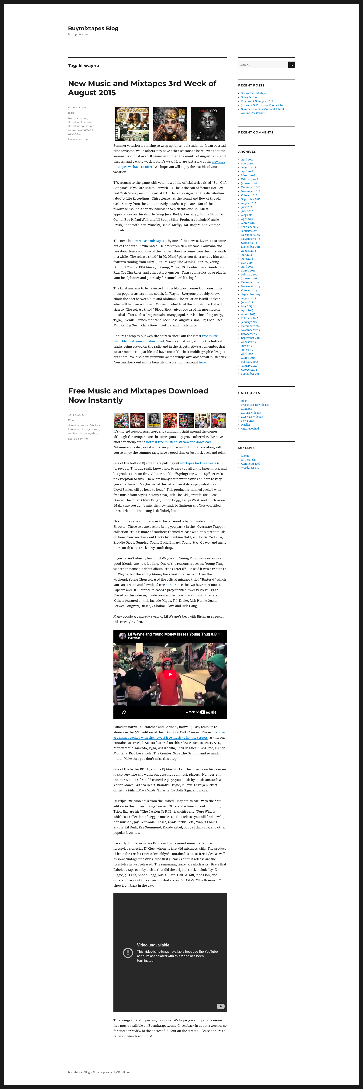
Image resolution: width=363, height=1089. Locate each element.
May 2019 (247, 163)
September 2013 (250, 373)
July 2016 (246, 254)
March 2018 (248, 175)
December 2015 (250, 282)
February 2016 (249, 274)
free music (74, 429)
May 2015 (247, 306)
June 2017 (247, 211)
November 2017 (250, 191)
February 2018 (249, 179)
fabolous (95, 425)
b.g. (70, 118)
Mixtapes (246, 408)
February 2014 (249, 361)
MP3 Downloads (251, 412)
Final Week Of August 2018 (257, 101)
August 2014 (248, 342)
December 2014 (250, 326)
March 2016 (248, 270)
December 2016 (250, 235)
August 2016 (248, 250)
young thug (91, 433)
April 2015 (247, 310)
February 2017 (249, 227)
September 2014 (251, 338)
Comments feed (250, 463)
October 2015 (249, 290)
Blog (71, 112)
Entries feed (248, 459)
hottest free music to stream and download (178, 442)
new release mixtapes (148, 241)
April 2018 (247, 171)
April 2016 (247, 266)
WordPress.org (250, 467)
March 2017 (248, 223)
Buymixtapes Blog (93, 28)
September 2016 (251, 246)
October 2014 (249, 334)
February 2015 (249, 318)
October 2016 (249, 242)
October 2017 (249, 195)
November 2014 (250, 330)
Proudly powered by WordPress (112, 1072)
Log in (245, 455)
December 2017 (250, 187)
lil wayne (87, 429)
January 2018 (249, 183)
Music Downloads (252, 416)
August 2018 (248, 167)
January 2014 (249, 365)
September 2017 (251, 199)
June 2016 (247, 258)
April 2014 (247, 354)
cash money (81, 118)
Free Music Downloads (255, 404)
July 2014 (246, 346)
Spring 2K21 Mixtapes (254, 93)
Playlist (245, 424)
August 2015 (248, 298)
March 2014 (248, 357)
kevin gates (84, 129)
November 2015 (250, 286)
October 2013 (249, 369)
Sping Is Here (249, 97)
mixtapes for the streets (198, 463)
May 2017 (247, 215)
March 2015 (248, 314)
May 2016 (247, 262)
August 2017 (248, 203)
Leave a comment (79, 139)
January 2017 (249, 231)
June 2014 (247, 350)
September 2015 (251, 294)
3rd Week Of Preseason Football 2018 (263, 105)
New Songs (248, 420)
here (202, 362)
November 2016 (250, 239)
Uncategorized (250, 428)
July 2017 (246, 207)
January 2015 (249, 322)
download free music (81, 121)
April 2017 (247, 219)
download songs (78, 125)
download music (78, 425)
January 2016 (249, 278)
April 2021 (247, 159)
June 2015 (247, 302)
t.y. (79, 133)
